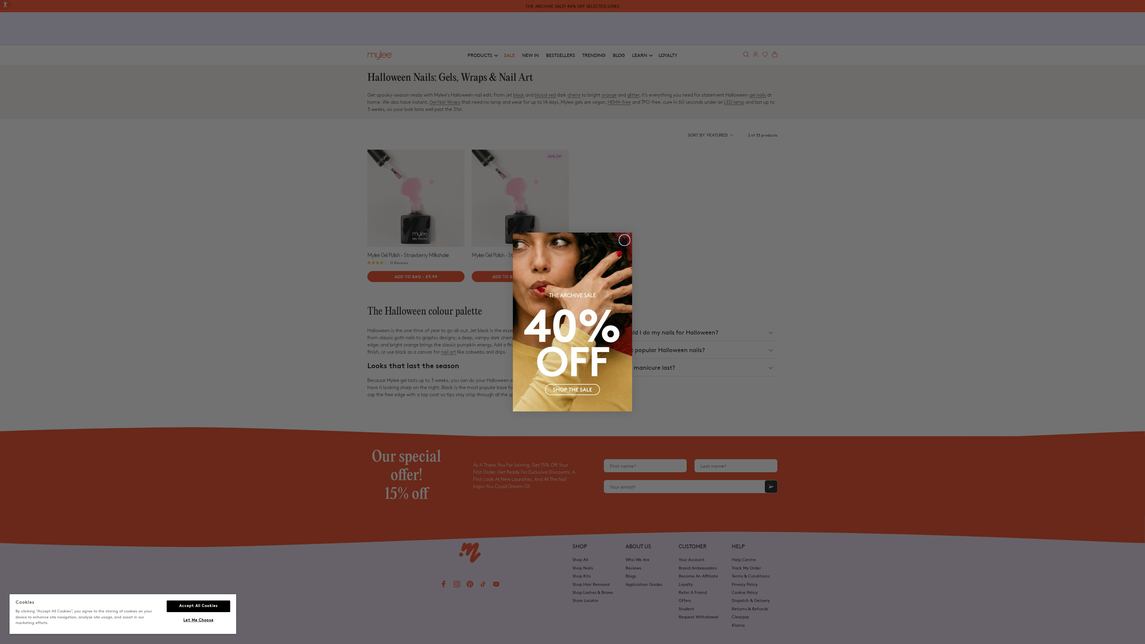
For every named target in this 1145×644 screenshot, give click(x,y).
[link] (572, 322)
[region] (123, 614)
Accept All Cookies (198, 606)
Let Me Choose (198, 620)
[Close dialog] (624, 240)
